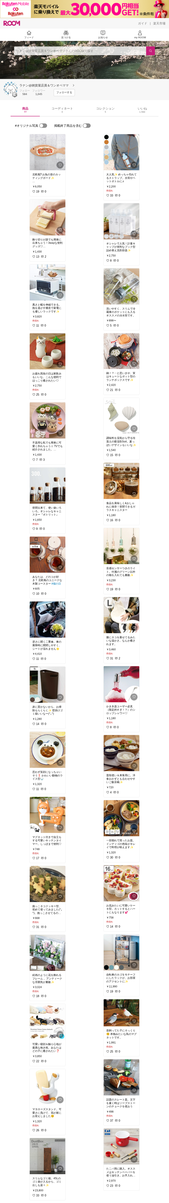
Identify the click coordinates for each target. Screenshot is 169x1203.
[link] (47, 152)
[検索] (150, 50)
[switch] (43, 125)
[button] (11, 89)
